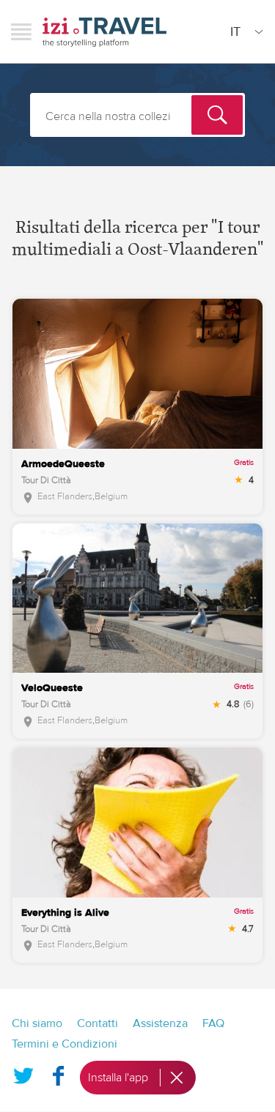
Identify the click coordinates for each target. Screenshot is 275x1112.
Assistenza (160, 1023)
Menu (21, 31)
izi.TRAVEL (104, 32)
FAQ (213, 1023)
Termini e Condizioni (64, 1044)
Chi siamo (37, 1023)
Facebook (58, 1073)
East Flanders (64, 496)
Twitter (23, 1073)
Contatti (97, 1023)
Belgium (111, 496)
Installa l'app (118, 1077)
